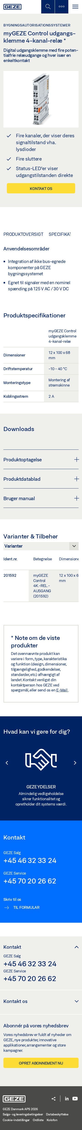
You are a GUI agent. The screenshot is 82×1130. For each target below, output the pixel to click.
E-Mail (62, 690)
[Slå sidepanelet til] (75, 6)
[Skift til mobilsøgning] (61, 6)
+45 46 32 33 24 (29, 860)
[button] (4, 763)
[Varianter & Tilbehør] (41, 547)
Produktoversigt (23, 234)
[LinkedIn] (67, 1098)
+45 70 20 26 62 (29, 881)
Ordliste (38, 1120)
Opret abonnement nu (41, 1063)
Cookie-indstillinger (16, 1120)
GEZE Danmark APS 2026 (20, 1109)
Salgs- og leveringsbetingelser (23, 1114)
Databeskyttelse (57, 1114)
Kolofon (52, 1120)
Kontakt (12, 947)
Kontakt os (41, 188)
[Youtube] (75, 1098)
